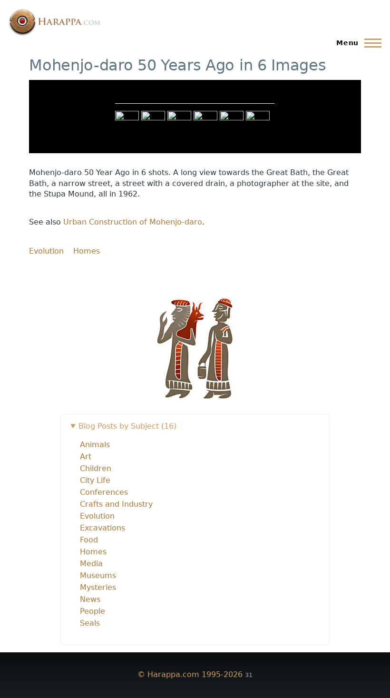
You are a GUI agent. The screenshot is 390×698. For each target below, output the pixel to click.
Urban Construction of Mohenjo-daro (132, 221)
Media (91, 563)
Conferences (104, 492)
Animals (95, 444)
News (90, 599)
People (92, 611)
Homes (86, 251)
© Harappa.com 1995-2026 (190, 674)
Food (89, 539)
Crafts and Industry (116, 504)
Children (95, 468)
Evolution (46, 251)
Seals (90, 623)
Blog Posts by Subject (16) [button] (127, 426)
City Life (95, 480)
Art (85, 456)
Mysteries (98, 587)
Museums (98, 575)
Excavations (102, 527)
